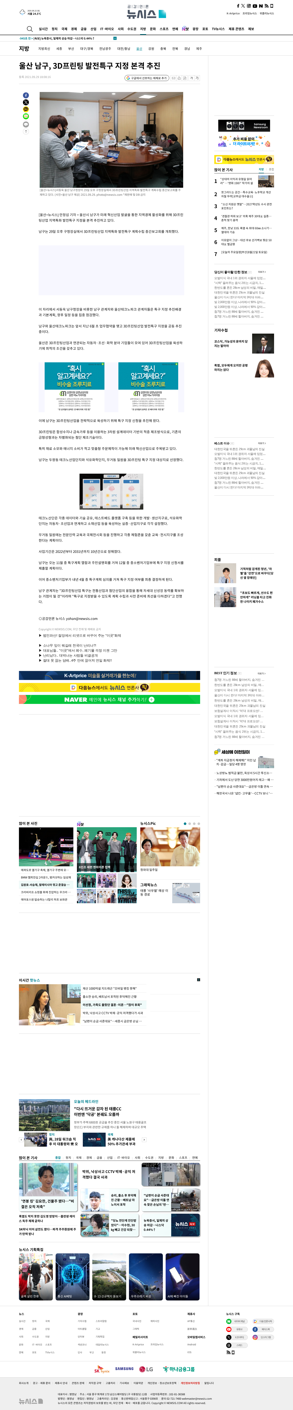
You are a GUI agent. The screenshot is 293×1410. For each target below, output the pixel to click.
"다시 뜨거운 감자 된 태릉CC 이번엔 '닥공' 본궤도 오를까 (97, 1111)
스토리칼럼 (101, 1321)
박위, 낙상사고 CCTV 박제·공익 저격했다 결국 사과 (108, 1174)
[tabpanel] (170, 852)
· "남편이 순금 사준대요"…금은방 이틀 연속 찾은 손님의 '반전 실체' (244, 786)
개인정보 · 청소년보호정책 (161, 1383)
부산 (71, 48)
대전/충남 (123, 48)
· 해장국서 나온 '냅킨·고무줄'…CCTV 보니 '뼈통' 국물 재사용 (244, 793)
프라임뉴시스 (250, 13)
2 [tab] (189, 823)
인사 (80, 1352)
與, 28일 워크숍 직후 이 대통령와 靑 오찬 (63, 1143)
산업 (93, 28)
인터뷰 (81, 1336)
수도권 (131, 28)
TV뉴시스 (218, 28)
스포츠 (164, 28)
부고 (91, 1352)
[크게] (197, 78)
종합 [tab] (271, 169)
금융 (84, 28)
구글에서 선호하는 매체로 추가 (149, 78)
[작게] (191, 78)
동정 (103, 1352)
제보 (251, 28)
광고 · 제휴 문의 (41, 1383)
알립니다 (209, 1383)
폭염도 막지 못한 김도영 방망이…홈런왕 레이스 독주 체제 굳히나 (47, 1218)
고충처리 (110, 1383)
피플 (217, 559)
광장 (196, 28)
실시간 (43, 28)
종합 (58, 1157)
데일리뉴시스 (102, 1344)
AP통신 (191, 1321)
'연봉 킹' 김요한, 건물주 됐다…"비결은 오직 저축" (47, 1203)
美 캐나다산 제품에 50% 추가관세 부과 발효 (122, 1143)
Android (191, 1344)
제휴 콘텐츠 (236, 28)
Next (144, 1139)
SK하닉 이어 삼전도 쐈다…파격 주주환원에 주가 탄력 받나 (47, 1231)
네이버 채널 (239, 1321)
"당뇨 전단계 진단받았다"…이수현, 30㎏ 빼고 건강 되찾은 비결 (123, 1225)
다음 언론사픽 (266, 1321)
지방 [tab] (261, 169)
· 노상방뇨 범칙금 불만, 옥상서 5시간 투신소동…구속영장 (244, 773)
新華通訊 (192, 1329)
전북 (175, 48)
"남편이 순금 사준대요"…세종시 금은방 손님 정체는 (114, 1021)
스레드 (239, 1345)
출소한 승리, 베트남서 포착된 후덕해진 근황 (110, 996)
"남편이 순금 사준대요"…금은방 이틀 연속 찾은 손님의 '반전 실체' (156, 1200)
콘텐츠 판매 (78, 1383)
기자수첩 (221, 330)
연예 (175, 28)
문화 (153, 28)
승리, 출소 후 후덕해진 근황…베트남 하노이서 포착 (123, 1200)
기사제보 (124, 1383)
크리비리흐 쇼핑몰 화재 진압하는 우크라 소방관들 (47, 892)
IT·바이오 (107, 28)
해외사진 (154, 1321)
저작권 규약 (95, 1383)
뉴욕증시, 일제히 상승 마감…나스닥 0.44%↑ (156, 1225)
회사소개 (24, 1383)
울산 (139, 48)
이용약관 (138, 1383)
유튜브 (239, 1329)
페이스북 (266, 1329)
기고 (98, 1329)
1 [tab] (185, 823)
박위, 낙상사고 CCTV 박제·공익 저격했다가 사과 (113, 1013)
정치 (55, 28)
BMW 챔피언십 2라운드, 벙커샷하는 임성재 (46, 877)
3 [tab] (194, 823)
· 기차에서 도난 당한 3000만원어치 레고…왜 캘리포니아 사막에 (244, 780)
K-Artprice (233, 13)
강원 (151, 48)
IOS (189, 1352)
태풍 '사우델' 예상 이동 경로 (154, 892)
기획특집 (100, 1336)
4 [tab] (199, 823)
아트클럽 (82, 1329)
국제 (64, 28)
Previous (21, 1139)
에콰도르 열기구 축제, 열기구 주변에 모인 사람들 (47, 870)
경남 (187, 48)
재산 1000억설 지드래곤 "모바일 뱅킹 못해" (110, 988)
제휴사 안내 (61, 1383)
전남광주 (105, 48)
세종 (59, 48)
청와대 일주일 (149, 870)
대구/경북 (86, 48)
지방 (143, 28)
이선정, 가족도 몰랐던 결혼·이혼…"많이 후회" (112, 1005)
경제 (74, 28)
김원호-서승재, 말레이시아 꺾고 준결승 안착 (46, 885)
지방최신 (44, 48)
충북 (163, 48)
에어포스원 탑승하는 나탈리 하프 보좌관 (44, 899)
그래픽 (136, 1329)
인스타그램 (266, 1337)
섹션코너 (82, 1344)
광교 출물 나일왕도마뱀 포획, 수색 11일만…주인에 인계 (60, 38)
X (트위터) (239, 1337)
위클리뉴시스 (267, 13)
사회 (121, 28)
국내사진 (137, 1321)
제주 (199, 48)
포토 (205, 28)
